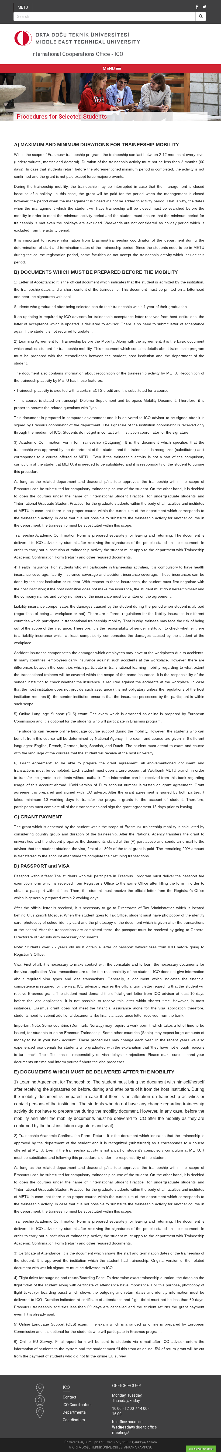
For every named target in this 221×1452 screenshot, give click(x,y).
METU (23, 7)
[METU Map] (40, 1391)
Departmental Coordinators (75, 1416)
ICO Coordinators (77, 1405)
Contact (69, 1397)
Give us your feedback (201, 1448)
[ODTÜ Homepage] (110, 38)
